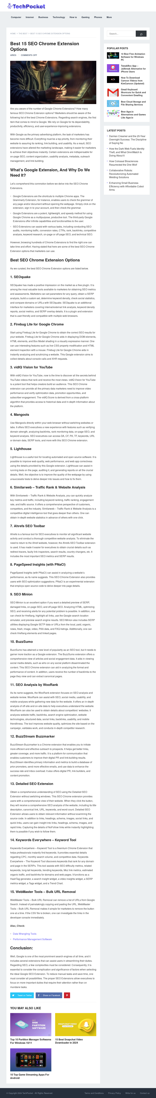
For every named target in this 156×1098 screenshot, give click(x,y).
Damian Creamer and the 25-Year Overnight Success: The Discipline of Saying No (127, 139)
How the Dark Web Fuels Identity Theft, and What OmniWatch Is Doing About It (126, 152)
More (109, 17)
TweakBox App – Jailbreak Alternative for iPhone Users (133, 68)
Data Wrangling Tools (24, 933)
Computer (16, 17)
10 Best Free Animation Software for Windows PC (133, 56)
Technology (59, 17)
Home (13, 33)
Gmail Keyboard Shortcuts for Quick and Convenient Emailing (133, 92)
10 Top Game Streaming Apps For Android (29, 1076)
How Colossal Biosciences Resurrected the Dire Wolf (123, 162)
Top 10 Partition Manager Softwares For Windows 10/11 (30, 1041)
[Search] (141, 34)
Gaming (86, 17)
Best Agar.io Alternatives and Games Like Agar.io (133, 114)
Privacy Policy (114, 1093)
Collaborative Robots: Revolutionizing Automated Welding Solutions (123, 174)
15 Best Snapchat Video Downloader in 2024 (69, 1041)
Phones (98, 17)
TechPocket (27, 1093)
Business (43, 17)
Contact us (145, 1093)
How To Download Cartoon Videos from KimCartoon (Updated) (132, 80)
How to (73, 17)
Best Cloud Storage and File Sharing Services (133, 103)
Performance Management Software (32, 939)
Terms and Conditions (94, 1093)
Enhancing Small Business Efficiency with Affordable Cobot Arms (126, 186)
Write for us (130, 1093)
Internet (30, 17)
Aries (13, 55)
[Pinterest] (67, 995)
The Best (23, 33)
